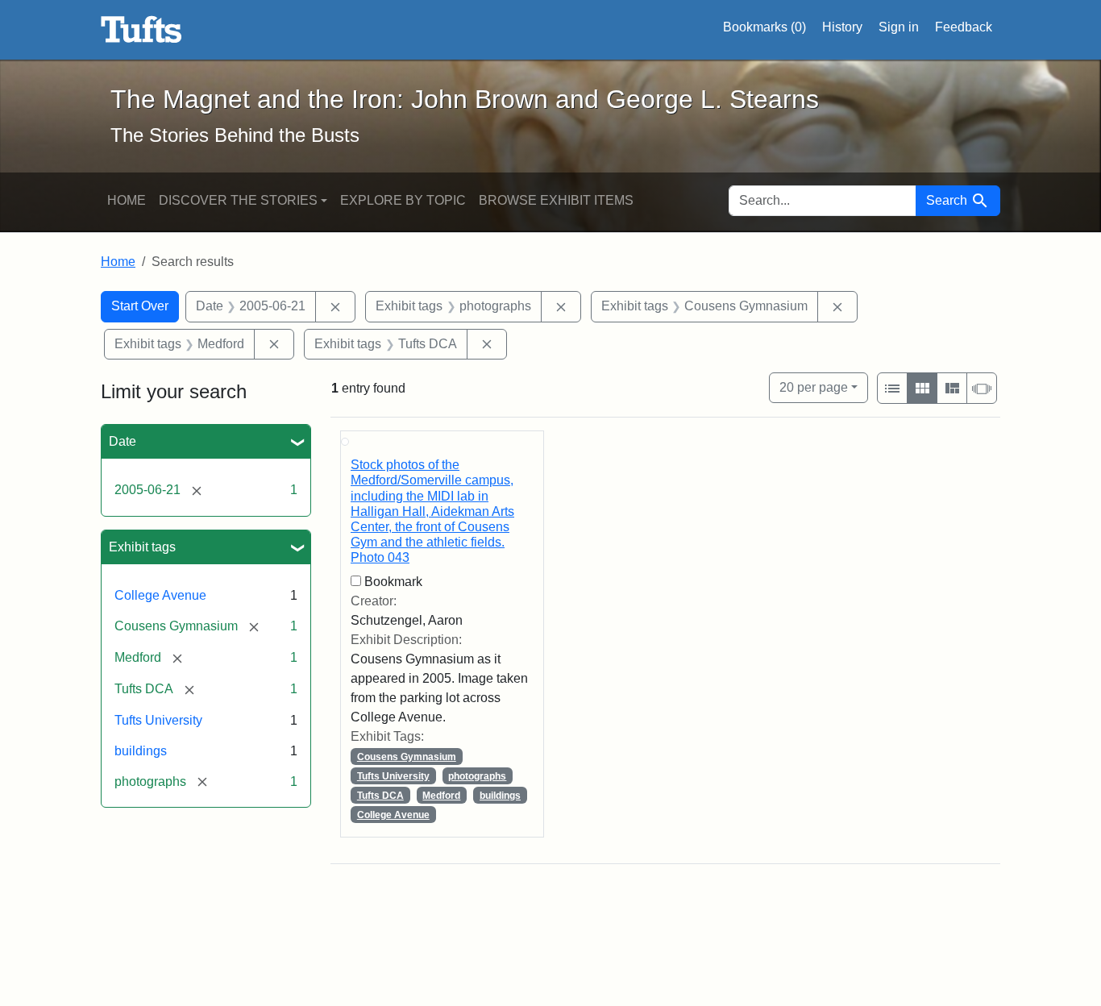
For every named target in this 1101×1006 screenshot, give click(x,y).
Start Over (139, 306)
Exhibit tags (142, 547)
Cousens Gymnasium (406, 757)
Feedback (963, 27)
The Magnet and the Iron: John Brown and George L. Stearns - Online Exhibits (141, 30)
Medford (441, 795)
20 (813, 387)
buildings (140, 751)
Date (122, 441)
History (842, 27)
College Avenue (160, 595)
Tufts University (158, 720)
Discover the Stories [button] (238, 200)
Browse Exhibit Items (556, 200)
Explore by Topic (403, 200)
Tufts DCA (380, 795)
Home (126, 200)
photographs (477, 776)
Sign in (899, 27)
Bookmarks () (764, 27)
